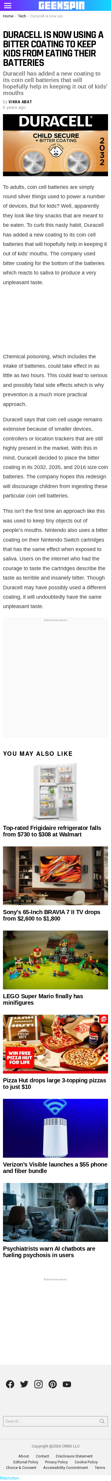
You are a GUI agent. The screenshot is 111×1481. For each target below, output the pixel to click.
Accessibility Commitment (65, 1467)
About (23, 1456)
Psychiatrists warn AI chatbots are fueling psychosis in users (49, 1251)
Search (102, 1422)
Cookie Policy (86, 1462)
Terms (100, 1467)
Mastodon (9, 1478)
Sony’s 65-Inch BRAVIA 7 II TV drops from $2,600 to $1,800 (51, 915)
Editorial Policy (25, 1462)
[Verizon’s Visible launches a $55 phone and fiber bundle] (55, 1128)
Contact (42, 1456)
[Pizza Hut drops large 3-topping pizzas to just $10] (55, 1044)
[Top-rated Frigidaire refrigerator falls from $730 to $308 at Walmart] (55, 791)
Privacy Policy (56, 1462)
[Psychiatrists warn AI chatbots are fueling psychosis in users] (55, 1212)
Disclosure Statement (74, 1456)
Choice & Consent (21, 1467)
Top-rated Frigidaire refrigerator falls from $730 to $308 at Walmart (52, 831)
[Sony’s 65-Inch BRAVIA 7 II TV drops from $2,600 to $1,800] (55, 875)
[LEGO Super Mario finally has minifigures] (55, 960)
